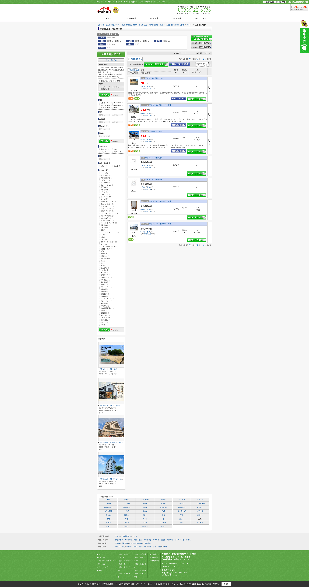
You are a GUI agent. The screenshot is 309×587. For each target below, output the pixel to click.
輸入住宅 (105, 268)
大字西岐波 (127, 507)
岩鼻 (148, 87)
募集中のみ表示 (136, 59)
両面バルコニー (107, 209)
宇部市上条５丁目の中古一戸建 (160, 105)
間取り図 (135, 70)
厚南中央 (145, 526)
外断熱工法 (105, 320)
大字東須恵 (108, 511)
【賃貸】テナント (124, 561)
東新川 (117, 547)
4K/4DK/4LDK (105, 108)
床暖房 (104, 230)
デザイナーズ (106, 180)
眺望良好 (105, 187)
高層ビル (105, 284)
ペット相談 (105, 173)
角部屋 (104, 265)
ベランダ (105, 192)
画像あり (104, 166)
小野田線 (125, 543)
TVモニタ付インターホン (110, 246)
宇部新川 (129, 547)
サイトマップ (103, 567)
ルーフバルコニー (108, 197)
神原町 (163, 500)
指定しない (105, 81)
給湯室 (104, 310)
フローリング (106, 301)
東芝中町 (200, 507)
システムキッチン (108, 218)
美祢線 (139, 543)
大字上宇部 (145, 500)
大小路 (145, 519)
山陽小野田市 (126, 536)
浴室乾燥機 (105, 227)
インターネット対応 (109, 242)
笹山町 (145, 503)
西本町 (145, 507)
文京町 (126, 511)
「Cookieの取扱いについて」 (194, 584)
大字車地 (108, 503)
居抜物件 (105, 294)
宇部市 (146, 88)
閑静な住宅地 (106, 178)
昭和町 (163, 503)
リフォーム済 (106, 182)
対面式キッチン (107, 220)
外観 (130, 70)
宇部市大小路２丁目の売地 (108, 369)
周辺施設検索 (154, 561)
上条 (149, 88)
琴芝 (123, 547)
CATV (104, 239)
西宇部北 (126, 526)
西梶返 (108, 515)
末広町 (181, 503)
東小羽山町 (163, 507)
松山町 (145, 511)
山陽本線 (132, 543)
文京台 (145, 523)
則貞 (163, 515)
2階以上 (104, 251)
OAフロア (105, 315)
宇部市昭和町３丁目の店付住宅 (110, 406)
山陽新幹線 (147, 543)
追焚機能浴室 (106, 225)
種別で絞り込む (111, 60)
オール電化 (105, 199)
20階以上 (105, 256)
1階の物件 (105, 258)
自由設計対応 (106, 277)
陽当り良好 (105, 175)
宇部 (149, 547)
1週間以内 (117, 152)
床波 (181, 523)
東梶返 (126, 515)
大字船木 (163, 523)
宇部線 (142, 87)
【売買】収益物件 (140, 570)
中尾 (126, 519)
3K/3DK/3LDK (118, 105)
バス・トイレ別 (107, 299)
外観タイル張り (107, 211)
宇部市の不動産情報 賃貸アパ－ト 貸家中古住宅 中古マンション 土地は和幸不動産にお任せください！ (179, 557)
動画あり (117, 166)
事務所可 (105, 289)
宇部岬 (164, 547)
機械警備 (105, 313)
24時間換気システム (109, 201)
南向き (104, 263)
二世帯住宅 (105, 270)
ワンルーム (104, 103)
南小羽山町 (182, 511)
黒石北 (163, 526)
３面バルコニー (107, 206)
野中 (145, 515)
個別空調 (105, 296)
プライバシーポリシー (106, 561)
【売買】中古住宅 (140, 554)
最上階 (104, 261)
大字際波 (200, 500)
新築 (112, 81)
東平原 (126, 523)
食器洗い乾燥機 (107, 216)
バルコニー (105, 194)
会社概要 (101, 557)
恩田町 (126, 500)
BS (103, 237)
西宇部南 (200, 523)
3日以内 (103, 152)
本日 (115, 149)
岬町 (163, 511)
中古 (118, 81)
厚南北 (108, 526)
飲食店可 (105, 292)
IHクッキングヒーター (109, 213)
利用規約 (101, 564)
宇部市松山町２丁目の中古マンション (112, 479)
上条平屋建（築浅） (156, 131)
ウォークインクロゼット (110, 232)
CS (103, 235)
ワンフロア (105, 282)
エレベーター (106, 287)
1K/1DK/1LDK (118, 103)
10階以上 (105, 254)
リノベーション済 (108, 185)
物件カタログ (103, 570)
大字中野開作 (108, 507)
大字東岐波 (182, 507)
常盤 (159, 547)
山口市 (135, 536)
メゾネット (105, 190)
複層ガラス (105, 275)
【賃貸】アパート (124, 564)
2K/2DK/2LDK (105, 105)
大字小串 (126, 503)
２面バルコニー (107, 204)
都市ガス (105, 322)
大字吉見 (200, 511)
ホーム (100, 554)
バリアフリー (106, 318)
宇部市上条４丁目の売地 (153, 78)
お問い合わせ (154, 554)
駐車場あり (105, 280)
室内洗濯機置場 (107, 308)
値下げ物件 (105, 89)
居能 (154, 547)
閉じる (226, 584)
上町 (108, 500)
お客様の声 (154, 557)
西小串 (181, 519)
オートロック (106, 244)
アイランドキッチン (109, 223)
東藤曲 (108, 523)
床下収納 (105, 273)
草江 (181, 515)
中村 (108, 519)
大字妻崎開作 (200, 503)
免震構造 (105, 303)
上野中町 (200, 515)
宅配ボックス (106, 249)
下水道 (104, 325)
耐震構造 (105, 306)
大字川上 (182, 500)
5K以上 (116, 108)
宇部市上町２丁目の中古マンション (111, 442)
